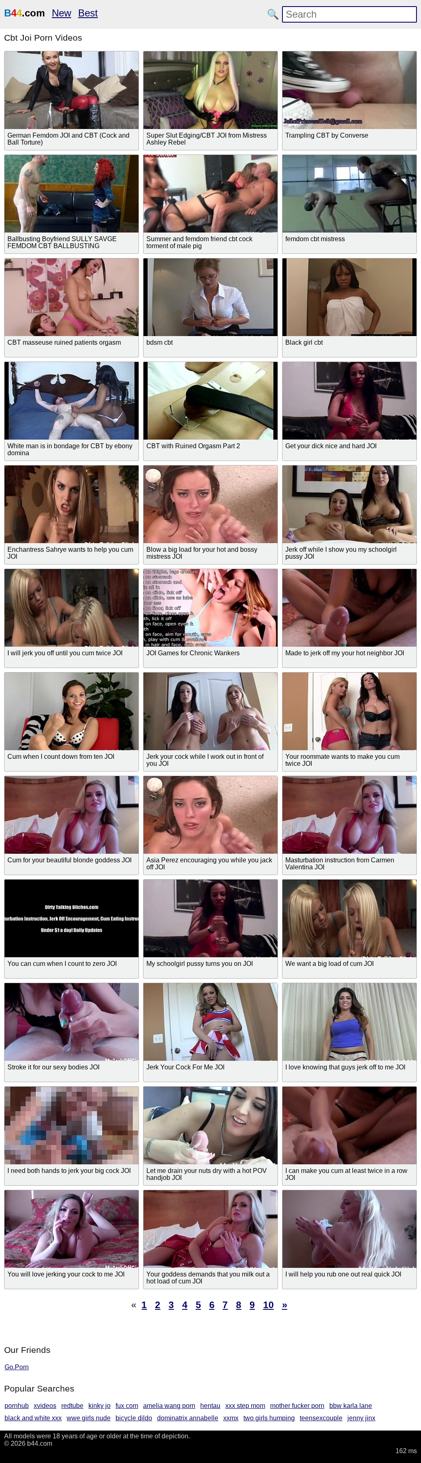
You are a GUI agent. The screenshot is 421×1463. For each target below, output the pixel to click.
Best (88, 12)
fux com (127, 1405)
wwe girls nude (89, 1418)
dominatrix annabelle (187, 1418)
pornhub (17, 1405)
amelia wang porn (169, 1405)
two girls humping (269, 1418)
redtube (72, 1405)
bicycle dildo (134, 1418)
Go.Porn (17, 1367)
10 (268, 1304)
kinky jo (99, 1405)
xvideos (45, 1405)
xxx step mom (245, 1405)
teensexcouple (321, 1418)
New (61, 12)
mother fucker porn (297, 1405)
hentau (210, 1405)
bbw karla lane (350, 1405)
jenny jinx (361, 1418)
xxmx (230, 1418)
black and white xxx (33, 1418)
